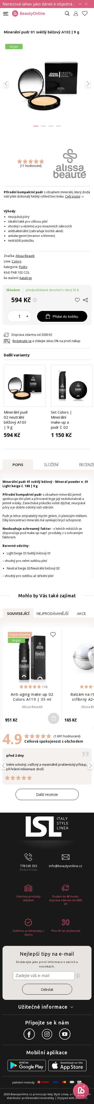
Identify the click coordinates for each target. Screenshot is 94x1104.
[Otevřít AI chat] (81, 1091)
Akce (81, 613)
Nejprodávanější (52, 613)
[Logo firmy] (28, 13)
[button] (88, 86)
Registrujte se (22, 341)
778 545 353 (28, 866)
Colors (16, 261)
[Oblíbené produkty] (86, 13)
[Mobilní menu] (5, 13)
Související (18, 613)
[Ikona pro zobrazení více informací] (78, 976)
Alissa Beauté (25, 256)
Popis (18, 464)
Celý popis (72, 196)
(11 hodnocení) (30, 166)
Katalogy (26, 278)
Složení (51, 464)
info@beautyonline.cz (65, 866)
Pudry (23, 267)
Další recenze (47, 794)
